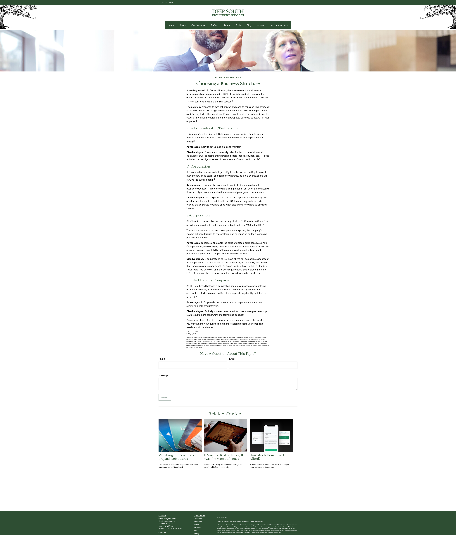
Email (232, 358)
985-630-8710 (169, 521)
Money (196, 533)
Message (163, 375)
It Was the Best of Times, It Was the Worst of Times (223, 457)
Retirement (198, 518)
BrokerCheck (259, 521)
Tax (195, 530)
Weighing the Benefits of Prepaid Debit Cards (177, 457)
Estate (196, 524)
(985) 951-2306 (167, 2)
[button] (171, 25)
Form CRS (224, 517)
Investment (198, 521)
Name (162, 358)
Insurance (197, 527)
